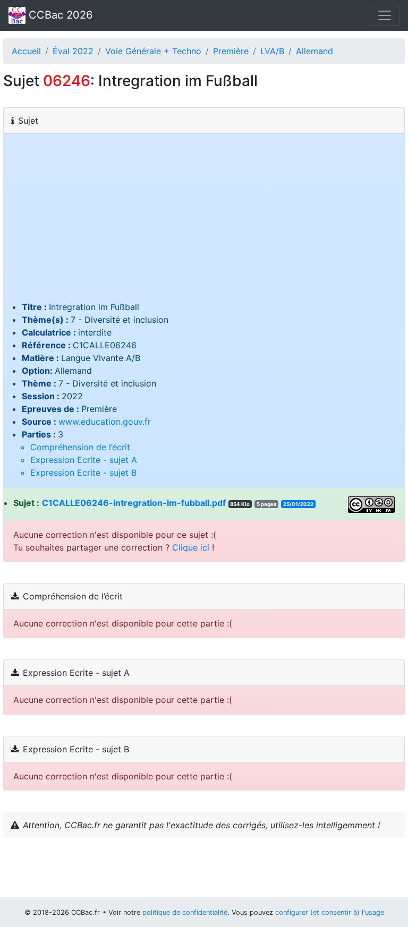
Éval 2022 (73, 51)
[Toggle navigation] (385, 15)
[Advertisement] (204, 221)
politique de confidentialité (184, 912)
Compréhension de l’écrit (80, 447)
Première (231, 51)
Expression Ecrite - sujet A (83, 459)
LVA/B (272, 51)
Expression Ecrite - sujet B (83, 472)
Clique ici (190, 547)
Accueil (26, 51)
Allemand (314, 51)
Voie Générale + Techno (153, 51)
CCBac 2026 (59, 14)
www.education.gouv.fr (104, 421)
